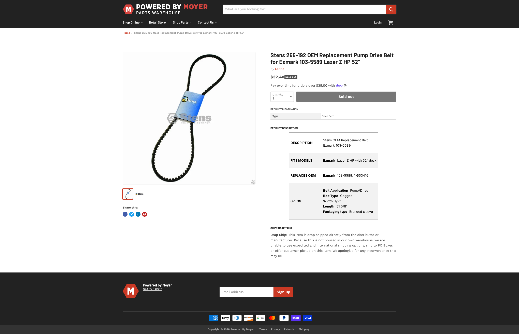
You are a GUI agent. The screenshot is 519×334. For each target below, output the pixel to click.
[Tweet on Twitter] (131, 214)
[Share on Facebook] (125, 214)
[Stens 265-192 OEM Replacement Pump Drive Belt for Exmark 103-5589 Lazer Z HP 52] (189, 118)
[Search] (391, 9)
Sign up (283, 292)
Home (126, 32)
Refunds (289, 329)
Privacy (275, 329)
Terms (263, 329)
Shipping (304, 329)
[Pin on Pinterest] (144, 214)
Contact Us (206, 22)
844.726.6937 (152, 289)
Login (378, 22)
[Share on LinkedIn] (138, 214)
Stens (279, 69)
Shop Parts (181, 22)
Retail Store (157, 22)
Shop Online (131, 22)
